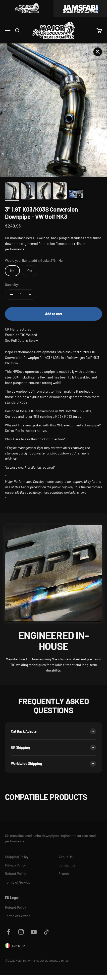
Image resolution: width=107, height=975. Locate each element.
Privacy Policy (15, 865)
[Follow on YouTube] (33, 932)
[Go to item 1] (12, 191)
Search (63, 873)
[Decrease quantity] (11, 295)
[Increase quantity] (30, 295)
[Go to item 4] (60, 191)
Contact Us (66, 865)
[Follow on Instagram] (21, 932)
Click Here (12, 439)
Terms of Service (17, 882)
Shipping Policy (16, 857)
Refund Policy (15, 873)
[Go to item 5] (76, 195)
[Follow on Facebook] (8, 932)
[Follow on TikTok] (46, 932)
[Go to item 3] (44, 191)
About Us (65, 857)
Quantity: (12, 284)
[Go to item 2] (28, 191)
